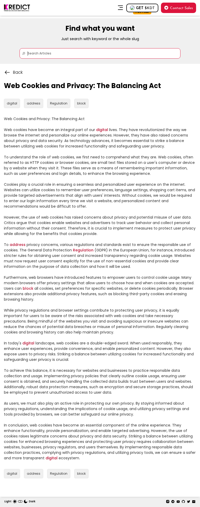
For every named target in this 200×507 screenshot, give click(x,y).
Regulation (83, 250)
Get (145, 9)
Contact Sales (181, 8)
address (18, 244)
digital (102, 129)
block (28, 288)
